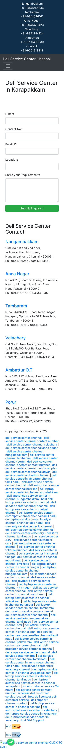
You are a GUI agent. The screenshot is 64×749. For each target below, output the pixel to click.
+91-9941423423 (32, 25)
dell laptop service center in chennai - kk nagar (30, 585)
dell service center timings (31, 653)
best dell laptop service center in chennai (29, 500)
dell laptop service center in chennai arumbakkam (31, 490)
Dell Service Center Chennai (27, 59)
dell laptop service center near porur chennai (32, 643)
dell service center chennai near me (30, 504)
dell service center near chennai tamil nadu (29, 657)
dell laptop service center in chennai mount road (29, 592)
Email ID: (11, 144)
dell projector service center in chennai (28, 647)
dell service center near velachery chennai (29, 667)
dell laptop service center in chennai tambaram (29, 606)
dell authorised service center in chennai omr (32, 630)
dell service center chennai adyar (27, 472)
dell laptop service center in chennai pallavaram (28, 640)
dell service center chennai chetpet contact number (28, 463)
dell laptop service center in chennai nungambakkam (30, 570)
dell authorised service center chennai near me (32, 486)
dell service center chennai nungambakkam (24, 453)
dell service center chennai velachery (32, 444)
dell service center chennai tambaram (29, 456)
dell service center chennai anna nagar (31, 448)
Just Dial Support (32, 720)
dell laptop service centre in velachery (31, 713)
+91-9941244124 (32, 33)
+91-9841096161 (32, 16)
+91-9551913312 (32, 50)
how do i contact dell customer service (31, 698)
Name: (9, 114)
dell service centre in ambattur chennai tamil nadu (30, 478)
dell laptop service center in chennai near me (29, 704)
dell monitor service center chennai (29, 611)
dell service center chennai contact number (31, 439)
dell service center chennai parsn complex (31, 466)
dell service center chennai (23, 437)
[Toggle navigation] (8, 66)
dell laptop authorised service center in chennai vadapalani (30, 683)
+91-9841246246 (32, 8)
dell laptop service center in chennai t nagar (30, 565)
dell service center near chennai (26, 615)
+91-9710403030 (32, 42)
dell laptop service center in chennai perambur (31, 602)
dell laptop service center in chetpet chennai (30, 509)
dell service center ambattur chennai (31, 473)
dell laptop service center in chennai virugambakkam (31, 671)
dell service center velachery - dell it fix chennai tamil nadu (31, 534)
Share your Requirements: (22, 175)
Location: (11, 159)
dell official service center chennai (27, 626)
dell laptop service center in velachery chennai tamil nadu (31, 676)
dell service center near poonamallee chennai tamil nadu (31, 635)
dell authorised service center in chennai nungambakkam (27, 497)
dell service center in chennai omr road (28, 562)
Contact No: (13, 129)
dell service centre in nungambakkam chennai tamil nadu (30, 618)
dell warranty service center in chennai (28, 524)
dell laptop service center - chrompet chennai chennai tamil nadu (31, 514)
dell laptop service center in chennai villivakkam (28, 597)
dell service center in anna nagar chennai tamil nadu (30, 662)
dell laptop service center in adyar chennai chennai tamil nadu (28, 521)
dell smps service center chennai (27, 652)
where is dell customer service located (27, 694)
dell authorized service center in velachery (31, 708)
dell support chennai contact (26, 701)
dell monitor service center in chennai (30, 575)
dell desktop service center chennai (29, 529)
